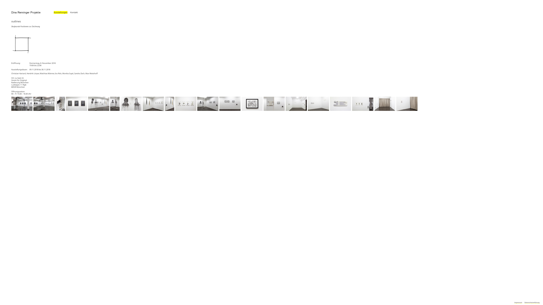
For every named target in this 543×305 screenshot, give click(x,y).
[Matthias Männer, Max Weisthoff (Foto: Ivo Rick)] (230, 110)
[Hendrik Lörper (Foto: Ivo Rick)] (76, 110)
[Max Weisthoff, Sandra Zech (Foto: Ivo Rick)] (169, 110)
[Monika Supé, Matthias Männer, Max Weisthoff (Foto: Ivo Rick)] (207, 110)
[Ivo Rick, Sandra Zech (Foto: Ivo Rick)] (296, 110)
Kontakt (74, 12)
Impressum (518, 302)
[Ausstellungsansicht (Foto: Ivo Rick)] (22, 110)
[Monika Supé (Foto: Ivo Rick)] (115, 110)
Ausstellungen (60, 12)
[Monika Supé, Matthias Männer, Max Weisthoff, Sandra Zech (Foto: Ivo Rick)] (98, 110)
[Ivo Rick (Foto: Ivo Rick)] (318, 110)
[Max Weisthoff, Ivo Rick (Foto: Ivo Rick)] (60, 110)
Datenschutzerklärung (531, 302)
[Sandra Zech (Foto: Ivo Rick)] (153, 110)
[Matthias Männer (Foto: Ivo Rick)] (252, 110)
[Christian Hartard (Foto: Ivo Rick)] (384, 110)
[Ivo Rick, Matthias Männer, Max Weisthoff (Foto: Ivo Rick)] (274, 110)
